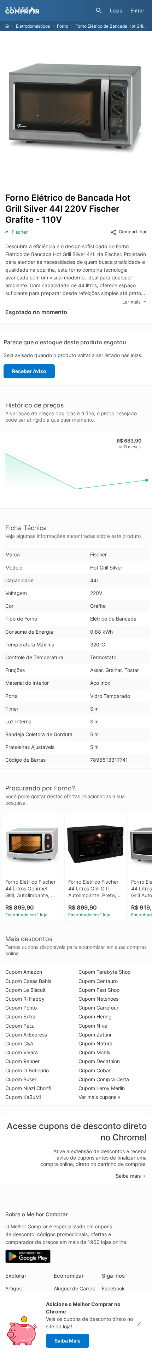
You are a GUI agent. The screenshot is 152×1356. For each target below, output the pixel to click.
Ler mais (131, 302)
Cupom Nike (92, 1026)
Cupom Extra (20, 1016)
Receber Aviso (29, 371)
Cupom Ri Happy (25, 999)
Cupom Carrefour (98, 1008)
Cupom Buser (20, 1079)
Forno (62, 26)
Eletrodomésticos (33, 26)
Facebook (113, 1288)
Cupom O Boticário (27, 1070)
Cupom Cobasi (95, 1070)
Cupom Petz (19, 1026)
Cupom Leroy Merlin (101, 1088)
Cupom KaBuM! (23, 1097)
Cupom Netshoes (98, 999)
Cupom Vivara (21, 1052)
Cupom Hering (95, 1016)
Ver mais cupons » (99, 1097)
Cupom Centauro (98, 981)
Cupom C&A (19, 1043)
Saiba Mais (67, 1341)
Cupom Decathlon (99, 1061)
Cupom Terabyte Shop (104, 972)
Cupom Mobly (94, 1052)
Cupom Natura (95, 1043)
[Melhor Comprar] (48, 11)
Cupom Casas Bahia (28, 981)
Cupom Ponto (21, 1008)
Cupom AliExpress (26, 1035)
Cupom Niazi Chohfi (28, 1088)
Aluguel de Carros (74, 1288)
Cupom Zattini (94, 1035)
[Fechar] (141, 1324)
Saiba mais (128, 1176)
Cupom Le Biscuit (25, 990)
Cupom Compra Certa (103, 1079)
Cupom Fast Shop (99, 990)
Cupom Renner (22, 1061)
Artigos (13, 1288)
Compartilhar (133, 231)
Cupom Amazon (23, 972)
